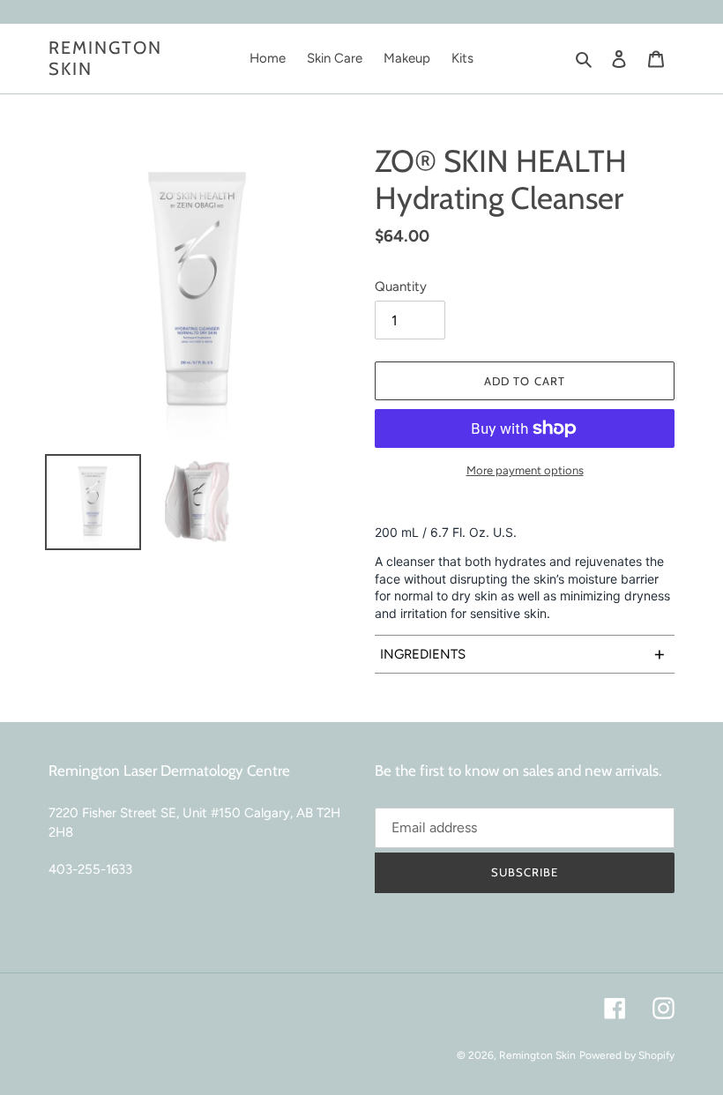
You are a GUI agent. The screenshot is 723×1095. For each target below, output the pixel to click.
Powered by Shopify (627, 1055)
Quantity (401, 286)
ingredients (523, 654)
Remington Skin (105, 58)
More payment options (525, 470)
